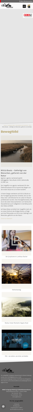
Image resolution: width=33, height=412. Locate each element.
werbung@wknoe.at (16, 397)
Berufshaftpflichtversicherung (16, 409)
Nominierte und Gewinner (22, 125)
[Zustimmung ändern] (3, 407)
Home (5, 125)
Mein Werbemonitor (27, 1)
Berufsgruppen (16, 406)
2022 (30, 125)
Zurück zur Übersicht (6, 218)
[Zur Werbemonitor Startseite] (6, 7)
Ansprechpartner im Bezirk (16, 407)
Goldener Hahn (11, 125)
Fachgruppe (16, 404)
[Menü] (24, 6)
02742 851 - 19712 (17, 393)
